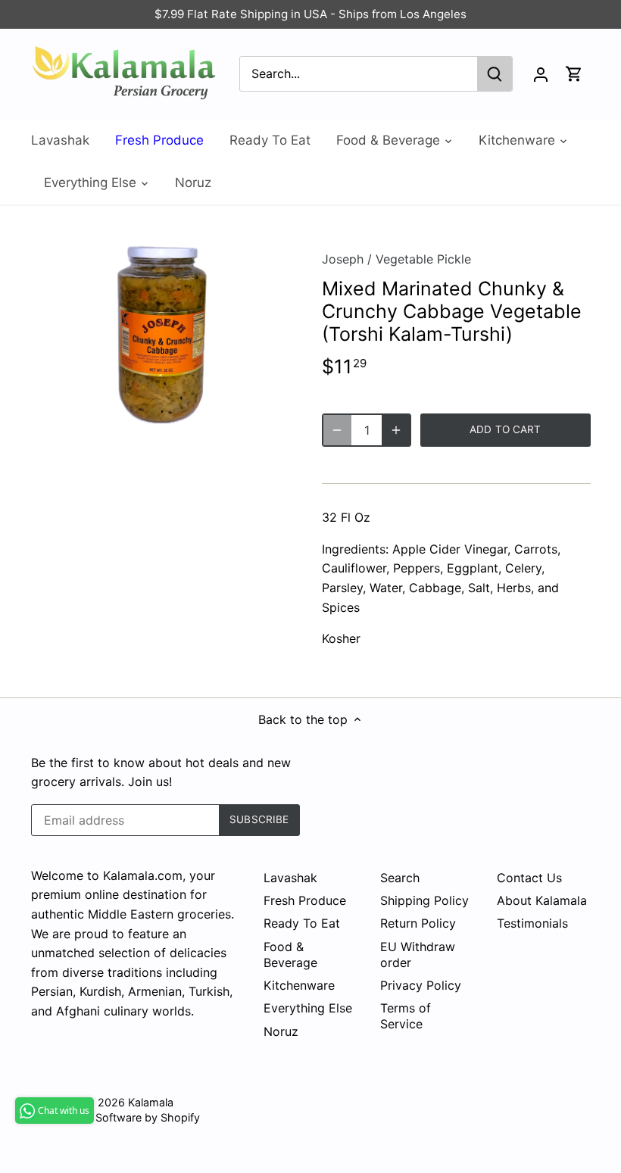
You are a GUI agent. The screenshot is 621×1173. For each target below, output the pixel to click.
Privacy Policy (420, 985)
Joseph (343, 259)
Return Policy (418, 923)
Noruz (281, 1031)
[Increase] (396, 430)
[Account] (540, 74)
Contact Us (529, 877)
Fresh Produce (305, 900)
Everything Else (308, 1007)
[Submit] (494, 74)
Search (400, 877)
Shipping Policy (424, 900)
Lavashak (290, 877)
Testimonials (532, 923)
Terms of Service (405, 1015)
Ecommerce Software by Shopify (115, 1117)
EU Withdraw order (417, 954)
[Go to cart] (574, 74)
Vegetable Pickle (423, 259)
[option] (162, 333)
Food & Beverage (290, 954)
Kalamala (150, 1102)
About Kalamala (542, 900)
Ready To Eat (302, 923)
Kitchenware (299, 985)
